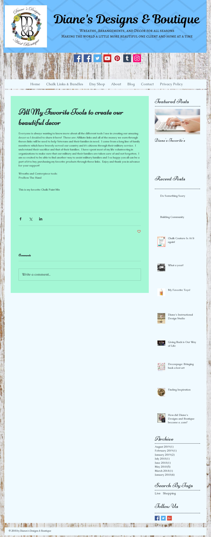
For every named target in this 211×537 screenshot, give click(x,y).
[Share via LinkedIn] (41, 219)
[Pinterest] (117, 58)
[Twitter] (97, 58)
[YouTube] (107, 58)
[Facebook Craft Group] (87, 58)
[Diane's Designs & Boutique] (78, 58)
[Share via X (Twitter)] (31, 219)
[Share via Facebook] (20, 219)
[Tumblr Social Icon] (127, 58)
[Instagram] (137, 58)
